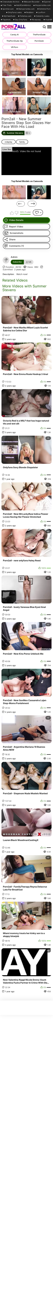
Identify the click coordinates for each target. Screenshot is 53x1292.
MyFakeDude (9, 16)
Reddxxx (29, 12)
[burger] (49, 27)
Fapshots (6, 20)
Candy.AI (14, 34)
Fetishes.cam (25, 16)
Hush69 (48, 20)
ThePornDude (39, 34)
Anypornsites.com (43, 5)
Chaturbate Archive (10, 2)
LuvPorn (41, 12)
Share (12, 239)
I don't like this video (16, 213)
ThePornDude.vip (14, 41)
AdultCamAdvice (23, 5)
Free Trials (7, 5)
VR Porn (14, 47)
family (22, 142)
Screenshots (16, 233)
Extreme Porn (45, 9)
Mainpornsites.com (26, 9)
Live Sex (7, 149)
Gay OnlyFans (21, 20)
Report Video (16, 226)
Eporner (47, 2)
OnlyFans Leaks (15, 12)
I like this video (12, 213)
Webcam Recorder (32, 2)
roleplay (8, 142)
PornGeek (39, 41)
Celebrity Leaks (42, 16)
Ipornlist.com (8, 9)
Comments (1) (16, 245)
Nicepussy (36, 20)
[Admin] (6, 260)
